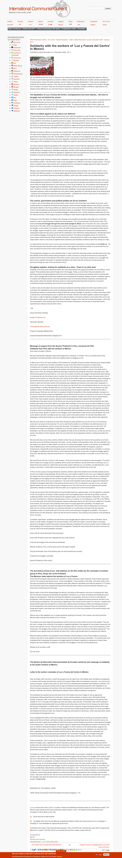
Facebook (16, 103)
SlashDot (16, 92)
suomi (105, 25)
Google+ (16, 87)
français (20, 21)
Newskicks (17, 47)
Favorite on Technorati (16, 54)
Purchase (81, 29)
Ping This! (16, 50)
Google (15, 105)
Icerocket (16, 79)
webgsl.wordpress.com (38, 317)
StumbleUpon (18, 74)
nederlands (80, 21)
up (69, 845)
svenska (50, 21)
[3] (84, 290)
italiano (40, 21)
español (61, 21)
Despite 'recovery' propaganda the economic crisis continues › (95, 846)
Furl (14, 63)
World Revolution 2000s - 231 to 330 (42, 40)
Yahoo (15, 82)
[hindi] (20, 25)
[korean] (40, 25)
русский (10, 25)
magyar (92, 25)
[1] (97, 100)
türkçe (71, 21)
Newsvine (16, 71)
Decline (106, 854)
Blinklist (16, 60)
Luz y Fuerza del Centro (50, 841)
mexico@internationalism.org (40, 326)
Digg (15, 45)
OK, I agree (99, 854)
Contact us (17, 29)
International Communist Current (38, 8)
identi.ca (16, 84)
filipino (60, 25)
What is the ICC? (29, 29)
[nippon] (50, 25)
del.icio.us (16, 42)
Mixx (15, 68)
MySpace (16, 111)
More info (59, 856)
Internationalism (35, 841)
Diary (10, 29)
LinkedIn (16, 108)
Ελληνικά (106, 21)
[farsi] (30, 25)
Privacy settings (61, 851)
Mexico (32, 837)
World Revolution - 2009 (64, 40)
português (93, 21)
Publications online (69, 29)
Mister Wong (17, 66)
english (9, 21)
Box (14, 98)
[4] (108, 499)
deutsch (30, 21)
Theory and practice (44, 29)
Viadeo (15, 76)
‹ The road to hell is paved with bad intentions (46, 845)
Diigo (15, 100)
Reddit (15, 90)
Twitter (15, 95)
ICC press (56, 29)
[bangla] (78, 25)
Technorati (16, 58)
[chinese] (70, 25)
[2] (83, 233)
